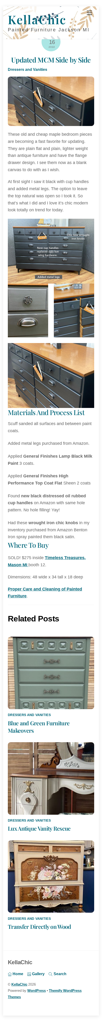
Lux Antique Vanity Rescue (39, 828)
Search (59, 974)
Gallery (38, 974)
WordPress (36, 991)
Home (17, 974)
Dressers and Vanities (27, 69)
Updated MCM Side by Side (51, 59)
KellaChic (19, 984)
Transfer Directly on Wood (39, 926)
